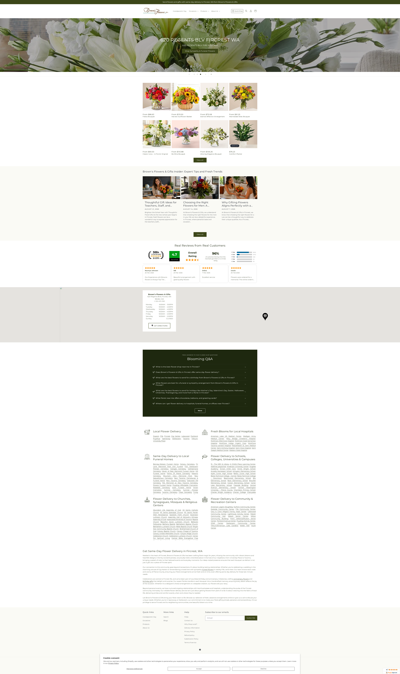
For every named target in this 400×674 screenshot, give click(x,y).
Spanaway (166, 439)
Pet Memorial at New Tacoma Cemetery (180, 483)
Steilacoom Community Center (240, 523)
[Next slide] (205, 74)
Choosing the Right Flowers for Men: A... (196, 204)
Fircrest (167, 436)
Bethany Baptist (168, 524)
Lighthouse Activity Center (238, 514)
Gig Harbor (175, 436)
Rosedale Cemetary (161, 488)
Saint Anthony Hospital (226, 448)
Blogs (166, 620)
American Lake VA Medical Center (226, 436)
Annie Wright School (246, 469)
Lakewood (185, 436)
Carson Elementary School (238, 483)
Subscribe (251, 618)
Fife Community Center (245, 509)
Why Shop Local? (190, 624)
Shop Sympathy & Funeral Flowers (200, 51)
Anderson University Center (238, 466)
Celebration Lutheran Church (180, 536)
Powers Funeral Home (162, 485)
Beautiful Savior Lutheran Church (175, 522)
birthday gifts (148, 581)
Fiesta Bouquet (149, 117)
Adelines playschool (218, 466)
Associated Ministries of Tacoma (179, 519)
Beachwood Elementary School (237, 478)
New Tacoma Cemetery (176, 481)
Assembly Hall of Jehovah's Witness (183, 517)
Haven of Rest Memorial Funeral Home (178, 471)
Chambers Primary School (244, 490)
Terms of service (190, 642)
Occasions (146, 620)
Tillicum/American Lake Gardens (224, 526)
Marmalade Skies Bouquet (239, 117)
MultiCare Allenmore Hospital (222, 441)
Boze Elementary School (238, 481)
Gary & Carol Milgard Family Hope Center (228, 512)
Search (166, 617)
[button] (193, 11)
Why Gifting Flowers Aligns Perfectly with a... (237, 204)
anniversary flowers (241, 579)
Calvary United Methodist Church (166, 533)
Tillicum (195, 439)
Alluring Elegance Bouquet (211, 154)
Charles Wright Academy (221, 492)
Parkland (194, 436)
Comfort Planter (235, 154)
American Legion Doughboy (222, 507)
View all (200, 160)
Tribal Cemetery (185, 492)
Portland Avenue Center (226, 521)
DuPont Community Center (244, 507)
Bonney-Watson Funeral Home (166, 464)
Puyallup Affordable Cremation (185, 485)
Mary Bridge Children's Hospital (240, 439)
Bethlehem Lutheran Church (164, 527)
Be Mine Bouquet (178, 154)
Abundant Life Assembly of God (167, 510)
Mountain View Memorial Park (177, 476)
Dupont (156, 436)
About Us (146, 628)
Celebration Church (160, 536)
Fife (161, 436)
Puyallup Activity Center (246, 521)
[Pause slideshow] (211, 74)
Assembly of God (159, 519)
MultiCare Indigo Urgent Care (232, 443)
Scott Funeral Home (181, 488)
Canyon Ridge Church (189, 533)
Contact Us (188, 620)
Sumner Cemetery (172, 490)
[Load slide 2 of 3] (197, 74)
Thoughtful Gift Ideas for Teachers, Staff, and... (161, 204)
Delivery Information (192, 628)
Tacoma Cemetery (169, 492)
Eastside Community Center (222, 509)
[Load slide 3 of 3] (200, 74)
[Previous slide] (189, 74)
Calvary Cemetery (187, 464)
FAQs (186, 617)
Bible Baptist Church (184, 527)
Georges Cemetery (178, 469)
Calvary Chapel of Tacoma (187, 531)
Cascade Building (241, 485)
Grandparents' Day (149, 617)
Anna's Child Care (228, 469)
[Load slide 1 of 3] (194, 74)
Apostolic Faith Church (179, 515)
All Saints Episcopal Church (171, 512)
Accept (199, 669)
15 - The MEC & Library (220, 464)
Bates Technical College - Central (224, 476)
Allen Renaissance (160, 515)
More (200, 411)
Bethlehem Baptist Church (187, 524)
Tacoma (186, 439)
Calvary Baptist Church (166, 531)
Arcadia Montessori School (221, 471)
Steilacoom (176, 439)
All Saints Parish (191, 512)
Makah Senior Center (238, 516)
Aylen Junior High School (221, 473)
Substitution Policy (191, 639)
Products (146, 624)
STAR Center (217, 523)
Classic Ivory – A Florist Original (155, 154)
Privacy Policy (113, 663)
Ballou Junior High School (244, 473)
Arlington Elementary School (244, 471)
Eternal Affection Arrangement (212, 117)
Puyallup (156, 439)
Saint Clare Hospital (243, 448)
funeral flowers (207, 570)
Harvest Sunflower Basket (182, 117)
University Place (159, 441)
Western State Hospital (238, 450)
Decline (263, 669)
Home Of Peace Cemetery (178, 473)
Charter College (239, 492)
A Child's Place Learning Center (242, 464)
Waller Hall (244, 526)
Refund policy (189, 635)
